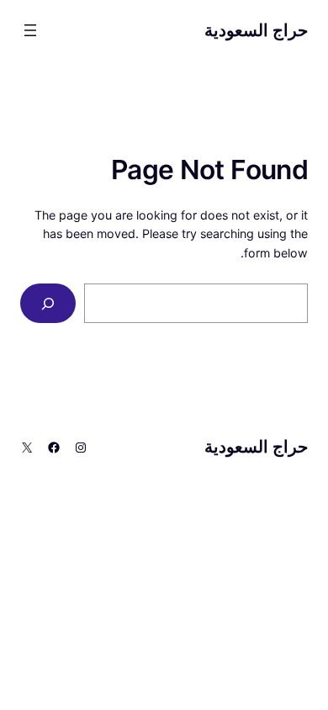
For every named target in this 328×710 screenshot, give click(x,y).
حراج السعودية (256, 30)
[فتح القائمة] (30, 30)
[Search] (48, 303)
